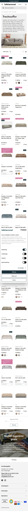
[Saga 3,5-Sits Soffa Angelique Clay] (21, 216)
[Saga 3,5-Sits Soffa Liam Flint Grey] (21, 185)
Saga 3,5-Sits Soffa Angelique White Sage (6, 76)
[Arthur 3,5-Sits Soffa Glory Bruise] (21, 308)
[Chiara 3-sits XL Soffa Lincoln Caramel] (7, 94)
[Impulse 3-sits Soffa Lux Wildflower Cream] (7, 185)
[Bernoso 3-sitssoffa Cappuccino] (21, 94)
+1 (7, 113)
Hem (2, 11)
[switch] (24, 254)
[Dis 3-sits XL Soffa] (21, 366)
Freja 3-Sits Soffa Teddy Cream (6, 289)
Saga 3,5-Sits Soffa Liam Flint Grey (20, 196)
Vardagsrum (6, 11)
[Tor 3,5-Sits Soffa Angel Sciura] (21, 155)
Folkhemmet (6, 507)
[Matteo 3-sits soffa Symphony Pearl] (7, 337)
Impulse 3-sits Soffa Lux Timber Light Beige (20, 138)
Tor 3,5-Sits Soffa (6, 319)
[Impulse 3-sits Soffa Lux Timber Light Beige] (21, 125)
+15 (7, 204)
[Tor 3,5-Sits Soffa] (7, 308)
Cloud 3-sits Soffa (6, 378)
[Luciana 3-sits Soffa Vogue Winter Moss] (21, 63)
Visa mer (14, 425)
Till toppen (14, 459)
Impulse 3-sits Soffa (6, 166)
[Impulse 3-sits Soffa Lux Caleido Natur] (7, 395)
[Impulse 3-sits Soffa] (7, 155)
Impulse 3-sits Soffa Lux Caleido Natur (6, 407)
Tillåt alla (14, 272)
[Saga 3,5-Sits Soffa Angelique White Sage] (7, 63)
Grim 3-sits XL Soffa (6, 227)
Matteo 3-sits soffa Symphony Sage (20, 349)
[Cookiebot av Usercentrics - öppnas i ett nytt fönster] (20, 230)
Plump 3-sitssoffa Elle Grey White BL (6, 137)
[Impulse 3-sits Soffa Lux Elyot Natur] (21, 395)
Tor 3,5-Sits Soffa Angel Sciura (20, 167)
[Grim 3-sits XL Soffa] (7, 216)
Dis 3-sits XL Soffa (20, 378)
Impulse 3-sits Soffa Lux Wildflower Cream (6, 197)
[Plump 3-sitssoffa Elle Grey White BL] (7, 125)
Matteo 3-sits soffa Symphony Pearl (6, 349)
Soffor (10, 11)
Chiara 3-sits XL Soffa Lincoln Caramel (5, 107)
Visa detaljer (21, 267)
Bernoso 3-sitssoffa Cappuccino (20, 106)
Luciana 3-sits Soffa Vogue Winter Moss (20, 75)
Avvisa (14, 280)
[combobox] (14, 7)
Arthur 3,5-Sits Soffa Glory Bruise (21, 320)
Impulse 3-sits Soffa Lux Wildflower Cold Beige (20, 290)
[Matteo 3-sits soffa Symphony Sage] (21, 337)
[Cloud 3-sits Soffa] (7, 366)
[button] (25, 4)
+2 (21, 82)
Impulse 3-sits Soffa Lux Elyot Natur (20, 407)
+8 (7, 82)
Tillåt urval (14, 276)
